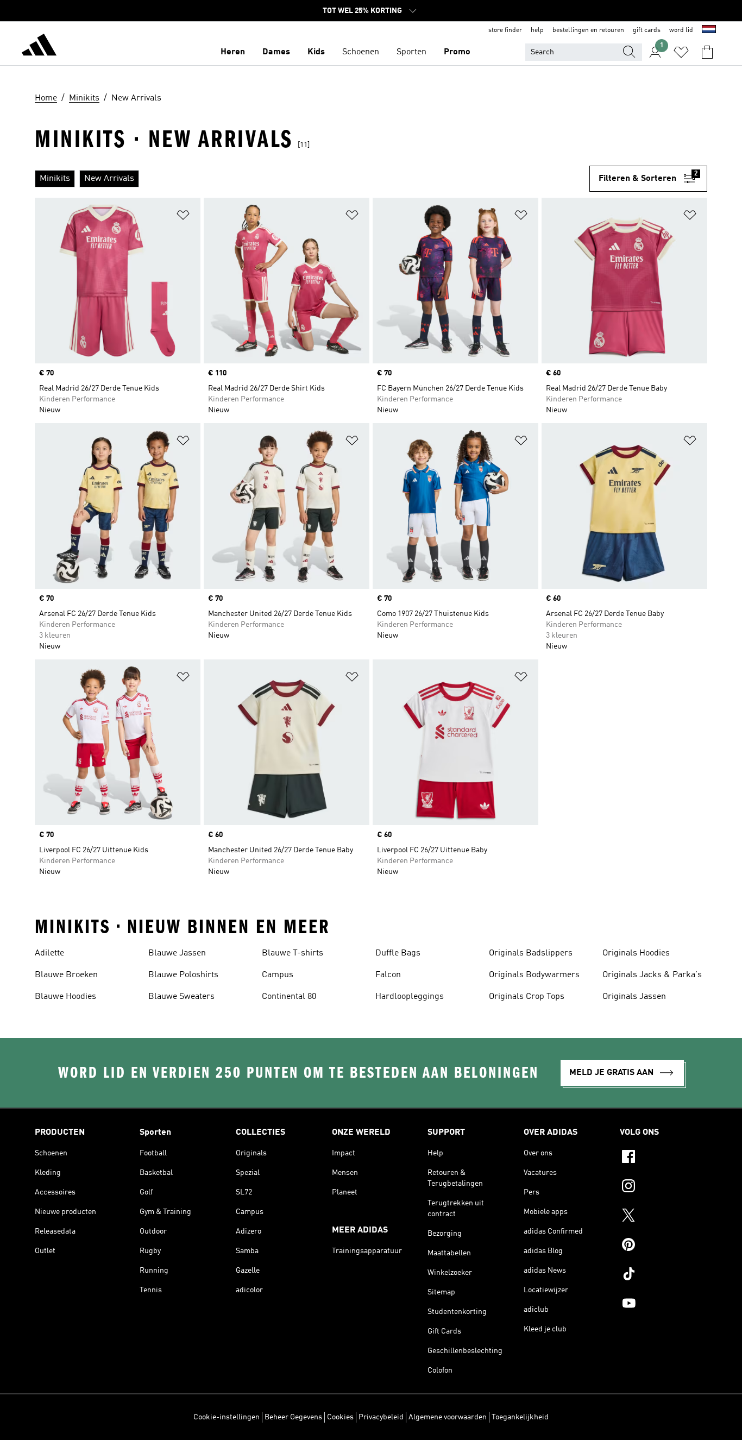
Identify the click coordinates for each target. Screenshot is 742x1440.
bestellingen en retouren (588, 30)
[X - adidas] (663, 1216)
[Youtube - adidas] (663, 1304)
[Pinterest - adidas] (663, 1246)
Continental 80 (289, 996)
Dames (276, 52)
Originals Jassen (634, 996)
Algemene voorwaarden (447, 1417)
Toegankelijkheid (520, 1417)
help (537, 30)
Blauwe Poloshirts (183, 975)
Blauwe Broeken (66, 975)
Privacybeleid (381, 1417)
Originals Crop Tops (526, 996)
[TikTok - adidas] (663, 1275)
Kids (316, 52)
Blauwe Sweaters (181, 996)
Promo (457, 52)
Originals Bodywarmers (534, 975)
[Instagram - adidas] (663, 1187)
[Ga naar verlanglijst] (681, 52)
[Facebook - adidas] (663, 1158)
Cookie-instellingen (226, 1417)
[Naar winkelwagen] (707, 52)
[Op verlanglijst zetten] (183, 217)
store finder (505, 30)
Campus (277, 975)
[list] (312, 178)
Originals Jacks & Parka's (652, 975)
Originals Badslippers (531, 953)
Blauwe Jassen (177, 953)
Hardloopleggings (409, 996)
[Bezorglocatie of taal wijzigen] (708, 30)
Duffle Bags (397, 953)
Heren (233, 52)
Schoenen (360, 52)
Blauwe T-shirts (292, 953)
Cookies (340, 1417)
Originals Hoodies (636, 953)
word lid (681, 30)
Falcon (388, 975)
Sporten (411, 52)
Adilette (49, 953)
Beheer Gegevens (293, 1417)
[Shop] (39, 47)
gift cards (647, 30)
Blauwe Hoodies (65, 996)
